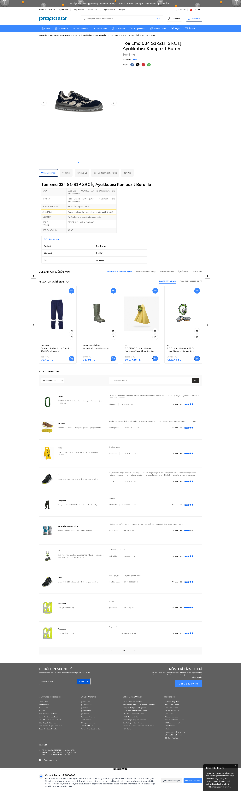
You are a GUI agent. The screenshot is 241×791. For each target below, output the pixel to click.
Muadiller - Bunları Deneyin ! (119, 271)
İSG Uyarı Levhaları (88, 723)
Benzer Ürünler (167, 271)
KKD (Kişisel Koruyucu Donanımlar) (64, 35)
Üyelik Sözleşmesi (171, 705)
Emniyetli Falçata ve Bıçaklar (134, 708)
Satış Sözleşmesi (171, 708)
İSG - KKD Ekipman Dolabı (133, 714)
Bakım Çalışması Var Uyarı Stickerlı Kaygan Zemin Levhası (78, 453)
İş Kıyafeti (63, 28)
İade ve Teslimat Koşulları (105, 173)
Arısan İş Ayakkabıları (91, 345)
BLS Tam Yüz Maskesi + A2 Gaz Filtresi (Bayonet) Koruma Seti (181, 349)
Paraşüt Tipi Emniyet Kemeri (92, 729)
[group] (78, 100)
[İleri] (137, 650)
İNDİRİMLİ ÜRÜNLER (47, 10)
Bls (126, 345)
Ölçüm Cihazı (160, 28)
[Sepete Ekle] (71, 358)
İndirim (192, 28)
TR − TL (196, 10)
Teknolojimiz (169, 726)
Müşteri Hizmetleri (171, 717)
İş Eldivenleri (86, 711)
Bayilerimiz (168, 714)
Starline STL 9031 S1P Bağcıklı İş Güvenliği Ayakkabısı (79, 428)
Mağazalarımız (109, 10)
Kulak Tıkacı (43, 708)
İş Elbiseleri (85, 702)
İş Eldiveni (120, 28)
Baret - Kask (44, 702)
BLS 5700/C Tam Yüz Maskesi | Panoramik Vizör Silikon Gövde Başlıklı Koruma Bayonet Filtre (139, 349)
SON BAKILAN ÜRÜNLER (191, 281)
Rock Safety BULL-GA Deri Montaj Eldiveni (75, 530)
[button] (78, 162)
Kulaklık (42, 711)
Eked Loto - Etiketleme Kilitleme (136, 711)
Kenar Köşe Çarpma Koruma (134, 720)
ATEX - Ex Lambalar (130, 717)
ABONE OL (83, 681)
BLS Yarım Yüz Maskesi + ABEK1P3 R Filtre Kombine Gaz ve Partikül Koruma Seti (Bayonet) (80, 556)
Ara (195, 380)
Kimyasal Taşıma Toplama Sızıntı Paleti (139, 726)
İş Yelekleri (85, 714)
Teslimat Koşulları (171, 702)
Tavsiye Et (82, 173)
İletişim (122, 10)
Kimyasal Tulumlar (88, 717)
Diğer (177, 28)
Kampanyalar (78, 10)
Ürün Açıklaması (48, 173)
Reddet (87, 783)
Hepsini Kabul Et (192, 780)
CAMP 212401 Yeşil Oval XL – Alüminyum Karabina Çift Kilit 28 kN (80, 402)
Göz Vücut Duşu (87, 726)
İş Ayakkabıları (101, 35)
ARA (158, 18)
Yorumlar (66, 173)
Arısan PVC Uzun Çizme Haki (96, 348)
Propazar (45, 345)
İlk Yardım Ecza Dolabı (48, 729)
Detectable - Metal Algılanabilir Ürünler (138, 705)
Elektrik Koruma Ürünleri (132, 702)
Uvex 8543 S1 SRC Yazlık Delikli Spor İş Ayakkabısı (78, 479)
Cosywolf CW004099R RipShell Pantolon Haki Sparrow (80, 505)
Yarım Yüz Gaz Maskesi (48, 717)
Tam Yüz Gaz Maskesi (48, 714)
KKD (48, 28)
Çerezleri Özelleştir (171, 780)
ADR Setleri (127, 729)
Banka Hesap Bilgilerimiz (174, 732)
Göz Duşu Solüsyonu (47, 723)
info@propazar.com (51, 760)
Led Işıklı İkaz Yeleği (66, 607)
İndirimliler (197, 271)
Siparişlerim (63, 10)
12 (133, 650)
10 (123, 650)
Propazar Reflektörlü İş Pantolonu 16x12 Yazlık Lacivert (56, 349)
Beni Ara (127, 173)
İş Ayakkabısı (139, 28)
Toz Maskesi (44, 705)
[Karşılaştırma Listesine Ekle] (71, 331)
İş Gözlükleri (86, 708)
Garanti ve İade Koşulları (174, 720)
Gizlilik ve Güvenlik (171, 711)
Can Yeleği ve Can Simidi (133, 723)
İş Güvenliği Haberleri (173, 735)
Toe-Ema (129, 54)
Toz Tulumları (86, 720)
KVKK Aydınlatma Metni (174, 723)
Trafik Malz (102, 28)
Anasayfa (43, 35)
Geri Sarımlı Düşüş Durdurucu (50, 726)
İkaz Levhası (82, 28)
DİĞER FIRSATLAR (167, 281)
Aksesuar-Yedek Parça (146, 271)
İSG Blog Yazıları (171, 738)
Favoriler (182, 10)
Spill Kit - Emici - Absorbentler (51, 720)
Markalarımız (93, 10)
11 (128, 650)
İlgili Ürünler (183, 271)
